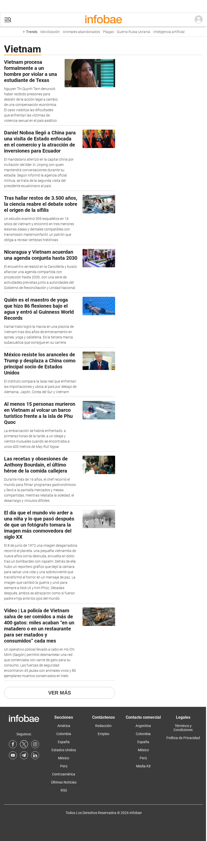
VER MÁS (59, 692)
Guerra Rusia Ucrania (133, 32)
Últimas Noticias (63, 782)
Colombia (63, 734)
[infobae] (103, 20)
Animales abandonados (81, 32)
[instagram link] (35, 744)
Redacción (103, 726)
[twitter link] (24, 744)
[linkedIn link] (35, 755)
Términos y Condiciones (183, 728)
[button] (7, 19)
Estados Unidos (63, 750)
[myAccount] (199, 20)
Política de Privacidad (183, 738)
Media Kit (143, 766)
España (64, 742)
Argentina (143, 726)
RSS (64, 790)
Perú (63, 766)
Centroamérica (63, 774)
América (63, 726)
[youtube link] (13, 755)
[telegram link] (24, 755)
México (63, 758)
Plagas (108, 32)
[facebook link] (13, 744)
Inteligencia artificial (169, 32)
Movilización (50, 32)
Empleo (103, 734)
